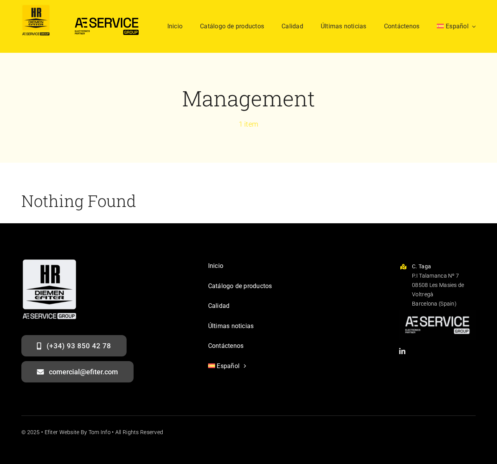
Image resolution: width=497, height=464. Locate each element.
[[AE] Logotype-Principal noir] (107, 15)
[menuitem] (456, 26)
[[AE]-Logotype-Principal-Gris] (437, 313)
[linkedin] (402, 351)
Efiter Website (62, 432)
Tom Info (100, 432)
